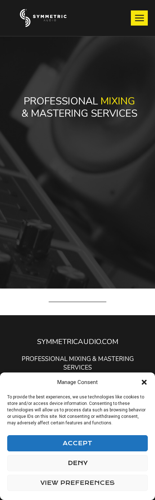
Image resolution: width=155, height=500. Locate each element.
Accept (77, 443)
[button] (144, 382)
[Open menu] (139, 17)
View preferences (77, 482)
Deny (78, 463)
